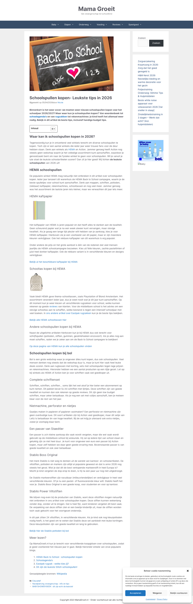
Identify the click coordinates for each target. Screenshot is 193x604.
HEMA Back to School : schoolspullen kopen (59, 557)
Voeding (100, 24)
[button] (187, 571)
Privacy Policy (162, 599)
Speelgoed (134, 24)
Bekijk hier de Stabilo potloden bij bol (49, 531)
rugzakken (61, 116)
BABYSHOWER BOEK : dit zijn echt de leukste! (52, 586)
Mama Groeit (96, 8)
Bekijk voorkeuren (178, 593)
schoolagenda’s (38, 116)
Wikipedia (62, 573)
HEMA (71, 149)
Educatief (36, 581)
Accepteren (135, 593)
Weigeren (157, 593)
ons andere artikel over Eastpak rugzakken (68, 313)
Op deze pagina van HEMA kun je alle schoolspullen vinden (61, 346)
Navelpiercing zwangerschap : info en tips (50, 584)
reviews (53, 306)
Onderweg (84, 24)
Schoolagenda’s (44, 560)
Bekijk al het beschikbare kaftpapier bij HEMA (54, 262)
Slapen (67, 24)
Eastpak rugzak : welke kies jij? (52, 563)
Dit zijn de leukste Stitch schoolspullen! (56, 567)
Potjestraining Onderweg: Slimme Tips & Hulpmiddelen (150, 93)
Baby (54, 24)
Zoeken (142, 38)
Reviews (116, 24)
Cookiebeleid (150, 599)
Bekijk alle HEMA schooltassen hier (48, 320)
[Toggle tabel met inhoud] (52, 129)
